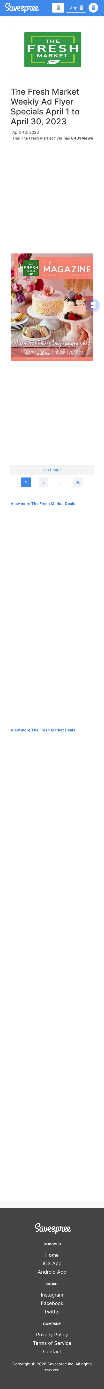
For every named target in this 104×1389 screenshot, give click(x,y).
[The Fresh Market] (52, 49)
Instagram (52, 1295)
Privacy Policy (52, 1335)
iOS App (52, 1263)
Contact (52, 1351)
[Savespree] (5, 7)
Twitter (52, 1312)
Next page (52, 469)
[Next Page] (93, 305)
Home (52, 1255)
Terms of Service (52, 1343)
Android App (52, 1272)
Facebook (52, 1303)
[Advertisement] (52, 196)
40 (78, 482)
